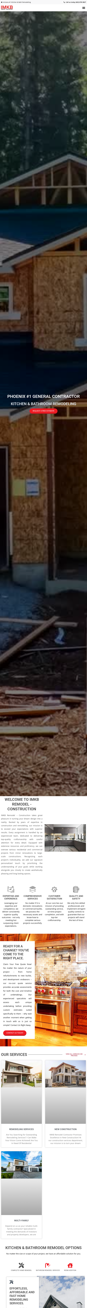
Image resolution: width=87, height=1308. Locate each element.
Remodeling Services (21, 1129)
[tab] (21, 1267)
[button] (83, 8)
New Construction (66, 1129)
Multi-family (21, 1220)
